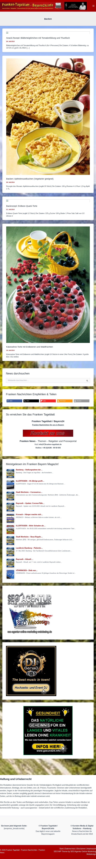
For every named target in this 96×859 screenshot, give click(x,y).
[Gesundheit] (48, 730)
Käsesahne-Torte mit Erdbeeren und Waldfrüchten (29, 347)
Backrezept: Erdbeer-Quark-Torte (21, 206)
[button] (14, 400)
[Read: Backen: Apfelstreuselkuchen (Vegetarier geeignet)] (48, 116)
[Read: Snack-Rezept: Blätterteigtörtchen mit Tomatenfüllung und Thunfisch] (48, 33)
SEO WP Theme (61, 851)
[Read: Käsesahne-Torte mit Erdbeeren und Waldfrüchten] (48, 284)
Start (61, 849)
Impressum (91, 849)
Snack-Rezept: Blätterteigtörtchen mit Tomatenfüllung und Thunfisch (38, 38)
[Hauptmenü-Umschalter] (93, 5)
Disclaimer (81, 849)
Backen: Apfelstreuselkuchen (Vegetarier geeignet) (30, 179)
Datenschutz (70, 849)
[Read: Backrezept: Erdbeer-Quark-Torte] (48, 201)
